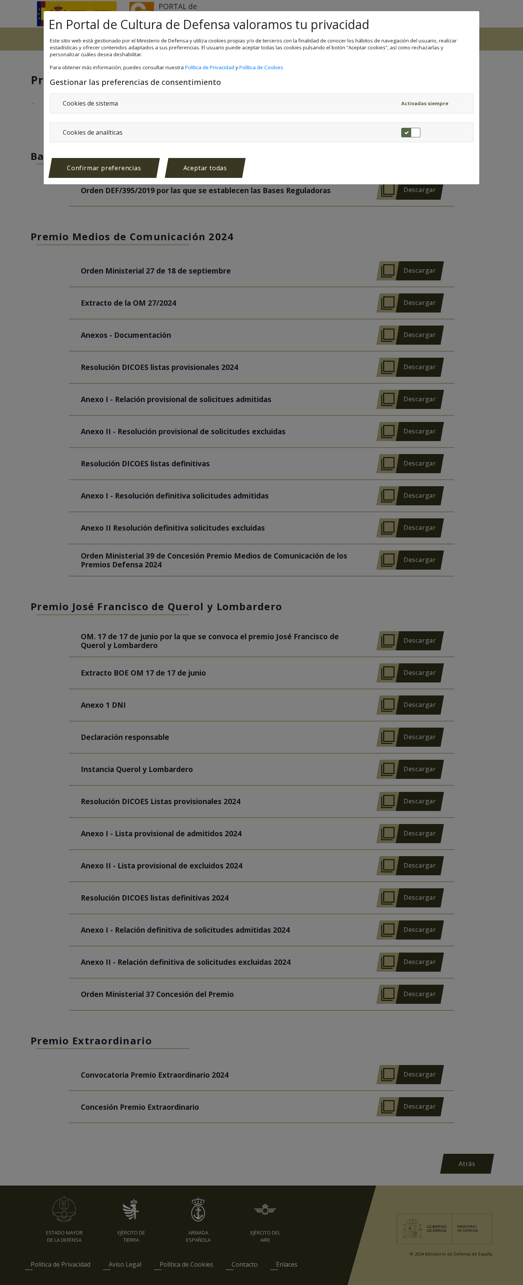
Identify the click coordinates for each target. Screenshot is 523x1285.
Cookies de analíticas (93, 132)
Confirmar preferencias (104, 168)
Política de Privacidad (210, 67)
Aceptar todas (205, 168)
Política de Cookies (261, 67)
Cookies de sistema (90, 103)
